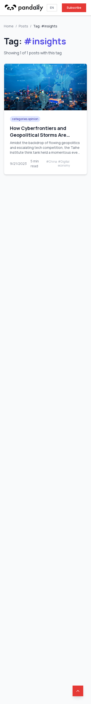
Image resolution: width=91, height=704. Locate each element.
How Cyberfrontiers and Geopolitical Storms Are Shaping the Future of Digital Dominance (44, 138)
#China (51, 162)
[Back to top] (78, 691)
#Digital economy (64, 164)
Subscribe (74, 8)
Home (9, 26)
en (52, 8)
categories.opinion (25, 119)
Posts (23, 26)
